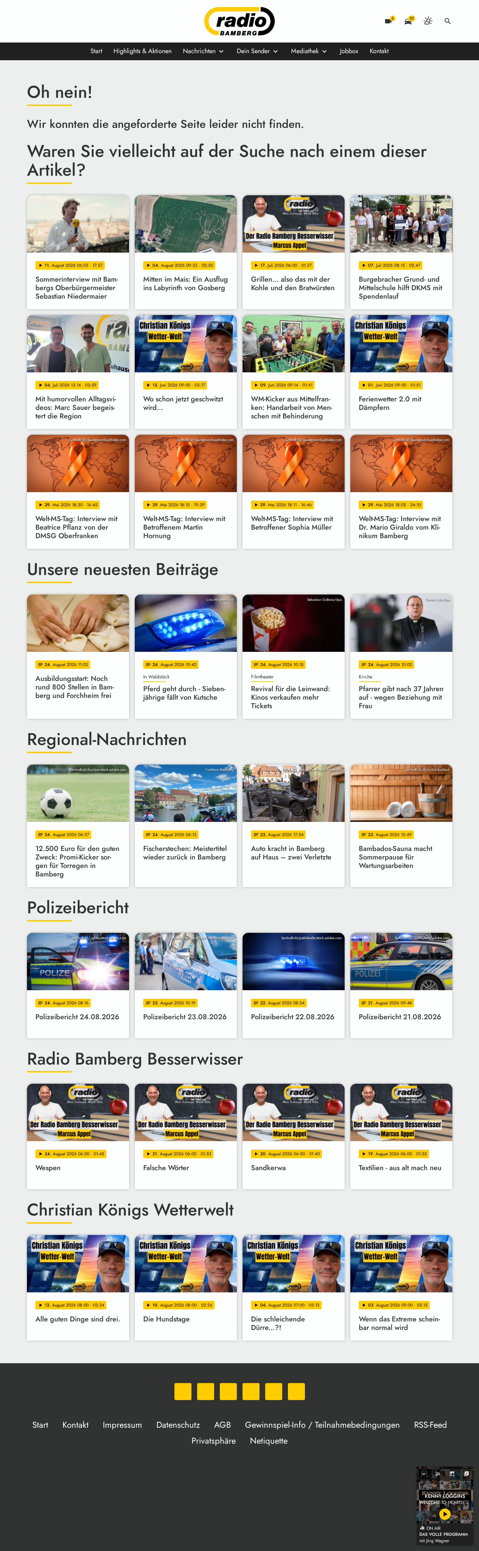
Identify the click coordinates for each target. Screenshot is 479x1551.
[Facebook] (48, 21)
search (448, 21)
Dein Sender (253, 51)
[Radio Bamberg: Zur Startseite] (239, 21)
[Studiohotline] (105, 21)
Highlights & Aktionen (142, 51)
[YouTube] (76, 21)
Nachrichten (199, 51)
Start (96, 51)
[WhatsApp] (34, 21)
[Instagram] (62, 21)
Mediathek (305, 51)
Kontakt (379, 51)
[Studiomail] (91, 21)
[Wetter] (428, 21)
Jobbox (349, 51)
